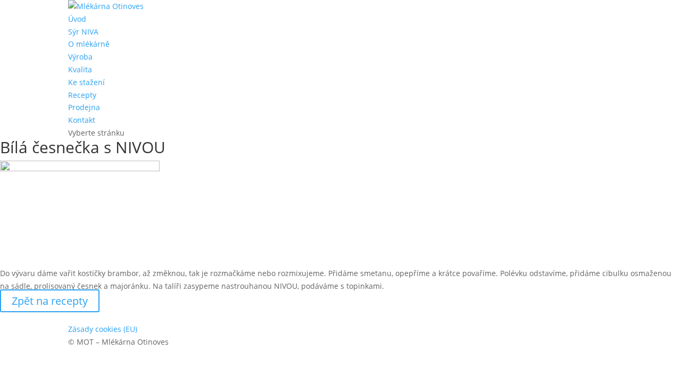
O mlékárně (89, 44)
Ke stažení (86, 82)
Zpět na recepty (50, 301)
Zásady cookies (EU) (102, 329)
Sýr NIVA (83, 32)
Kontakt (81, 120)
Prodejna (84, 107)
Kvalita (80, 69)
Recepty (82, 95)
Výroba (80, 57)
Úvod (77, 19)
